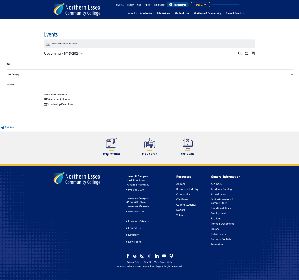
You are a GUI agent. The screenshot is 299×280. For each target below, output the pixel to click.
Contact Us (134, 228)
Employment (218, 213)
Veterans (181, 215)
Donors (180, 209)
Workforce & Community (207, 13)
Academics (146, 13)
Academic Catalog (221, 189)
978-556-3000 (136, 189)
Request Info (180, 4)
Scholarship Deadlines (60, 104)
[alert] (149, 43)
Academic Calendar (59, 99)
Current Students (186, 204)
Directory (133, 234)
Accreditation (218, 194)
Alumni (180, 184)
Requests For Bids (221, 239)
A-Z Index (216, 184)
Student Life (182, 13)
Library (215, 229)
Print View (9, 127)
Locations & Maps (138, 221)
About (131, 13)
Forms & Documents (222, 223)
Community (183, 194)
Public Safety (218, 234)
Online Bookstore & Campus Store (222, 201)
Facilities (216, 218)
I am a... (198, 4)
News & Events (234, 13)
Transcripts (217, 244)
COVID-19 (182, 199)
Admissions (163, 13)
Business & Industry (187, 189)
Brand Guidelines (221, 208)
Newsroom (134, 241)
